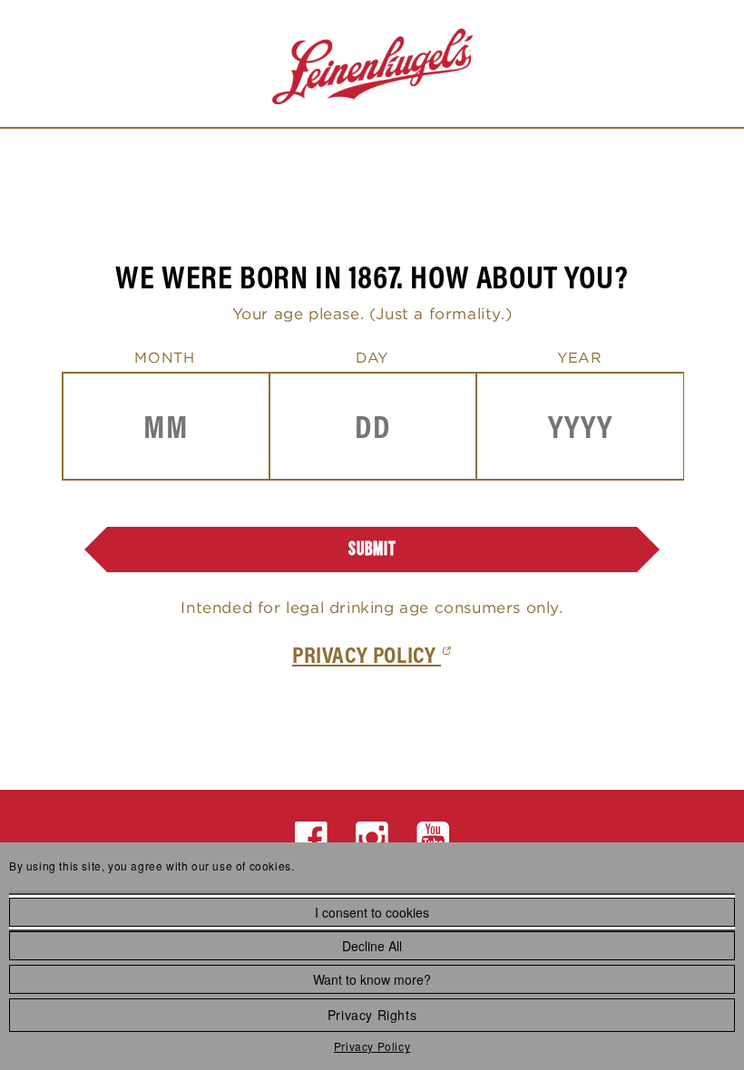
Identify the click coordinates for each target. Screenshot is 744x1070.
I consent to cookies (372, 912)
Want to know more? (372, 979)
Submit (372, 549)
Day (372, 357)
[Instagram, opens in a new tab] (372, 838)
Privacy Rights (372, 1015)
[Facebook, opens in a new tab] (311, 838)
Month (164, 357)
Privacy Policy (372, 1046)
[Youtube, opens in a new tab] (433, 838)
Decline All (372, 946)
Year (579, 357)
